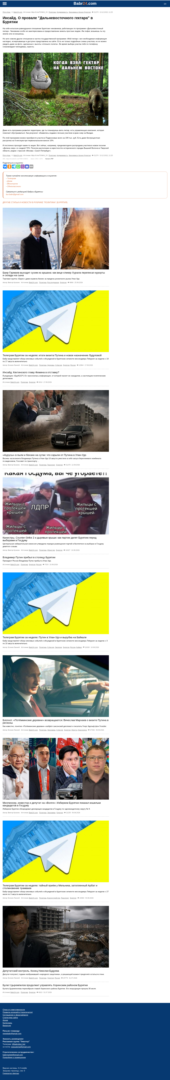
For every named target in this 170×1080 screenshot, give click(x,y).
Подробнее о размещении (14, 1057)
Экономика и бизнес (76, 12)
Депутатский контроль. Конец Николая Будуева (31, 970)
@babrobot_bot (18, 1044)
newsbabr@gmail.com (12, 1033)
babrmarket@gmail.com (13, 1055)
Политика (52, 12)
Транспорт (51, 465)
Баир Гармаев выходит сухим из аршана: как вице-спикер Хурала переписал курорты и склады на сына (54, 274)
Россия (73, 365)
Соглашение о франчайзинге (15, 1015)
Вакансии (7, 1025)
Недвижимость (62, 12)
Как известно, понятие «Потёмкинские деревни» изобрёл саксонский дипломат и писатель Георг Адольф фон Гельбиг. (55, 726)
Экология (58, 647)
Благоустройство (53, 898)
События (58, 365)
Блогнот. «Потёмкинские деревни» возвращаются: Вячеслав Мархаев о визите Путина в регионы (56, 721)
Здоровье (50, 365)
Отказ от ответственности (14, 1009)
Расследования (53, 282)
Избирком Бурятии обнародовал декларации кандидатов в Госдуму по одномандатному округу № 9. (46, 809)
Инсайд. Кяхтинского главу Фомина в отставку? (31, 372)
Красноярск (82, 730)
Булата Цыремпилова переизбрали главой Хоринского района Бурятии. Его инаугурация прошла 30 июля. (49, 988)
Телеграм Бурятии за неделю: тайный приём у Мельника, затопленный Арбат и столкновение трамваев (50, 887)
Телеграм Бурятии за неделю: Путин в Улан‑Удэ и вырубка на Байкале (45, 637)
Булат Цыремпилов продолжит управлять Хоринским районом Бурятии (45, 985)
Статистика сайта (10, 1017)
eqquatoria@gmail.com (21, 1047)
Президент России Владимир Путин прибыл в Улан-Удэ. (27, 561)
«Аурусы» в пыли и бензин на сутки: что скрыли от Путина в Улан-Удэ (44, 455)
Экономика (51, 730)
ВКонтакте (12, 184)
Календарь (7, 1023)
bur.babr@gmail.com (15, 194)
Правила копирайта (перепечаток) (18, 1012)
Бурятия (87, 12)
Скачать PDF (49, 158)
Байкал (79, 647)
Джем (9, 181)
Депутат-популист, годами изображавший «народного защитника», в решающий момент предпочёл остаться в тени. (53, 974)
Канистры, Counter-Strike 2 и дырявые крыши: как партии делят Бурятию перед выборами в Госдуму (49, 539)
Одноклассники (14, 186)
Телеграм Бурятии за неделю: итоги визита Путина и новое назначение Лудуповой (52, 355)
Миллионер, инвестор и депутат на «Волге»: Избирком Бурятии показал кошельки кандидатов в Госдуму (52, 804)
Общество (51, 550)
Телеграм (11, 178)
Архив (5, 1020)
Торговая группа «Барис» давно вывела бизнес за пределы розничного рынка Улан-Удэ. (41, 279)
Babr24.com (18, 12)
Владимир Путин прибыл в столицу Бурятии (29, 557)
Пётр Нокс (6, 12)
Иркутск (74, 730)
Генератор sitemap (11, 1073)
